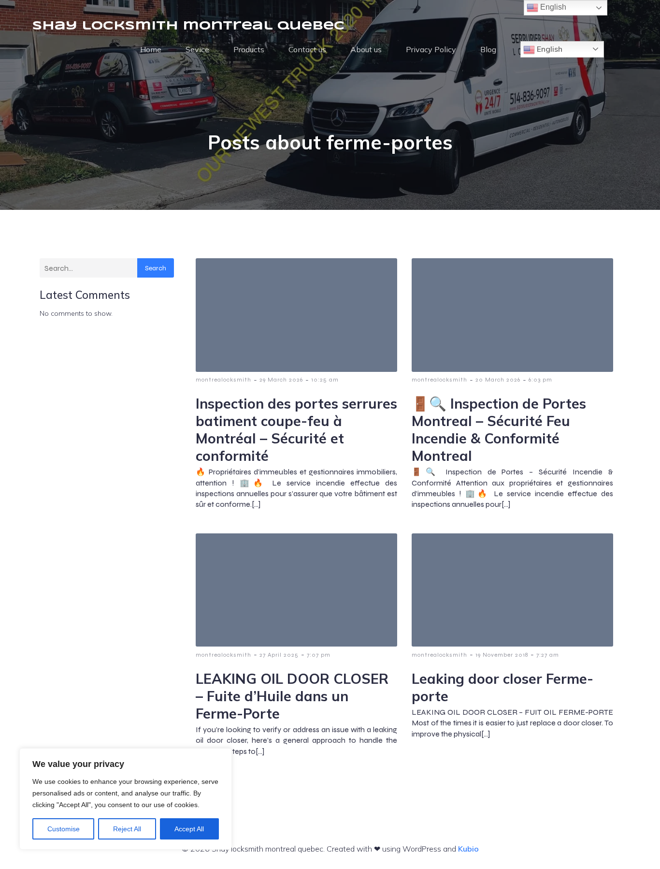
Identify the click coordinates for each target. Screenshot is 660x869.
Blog (488, 49)
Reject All (127, 829)
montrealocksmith (223, 379)
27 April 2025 (279, 654)
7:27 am (547, 654)
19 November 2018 (501, 654)
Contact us (307, 49)
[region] (125, 799)
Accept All (189, 829)
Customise (63, 829)
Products (248, 49)
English (548, 49)
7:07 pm (318, 654)
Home (150, 49)
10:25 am (325, 379)
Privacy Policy (431, 49)
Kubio (468, 849)
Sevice (197, 49)
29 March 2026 (281, 379)
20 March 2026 (497, 379)
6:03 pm (540, 379)
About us (366, 49)
